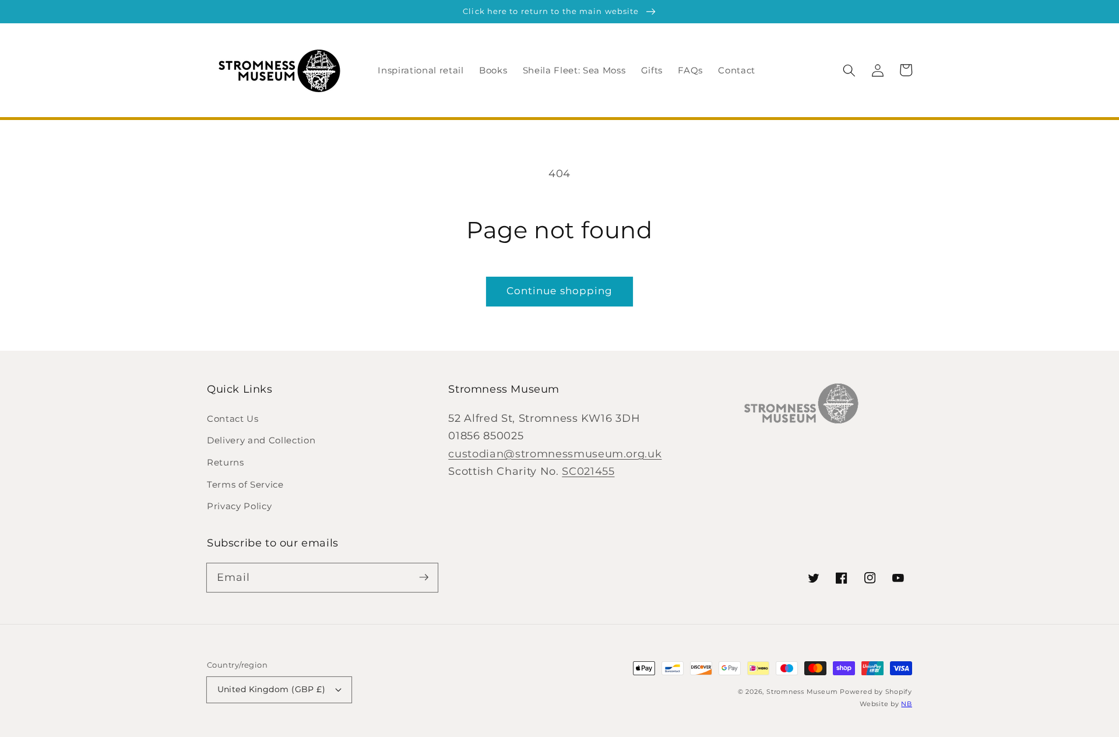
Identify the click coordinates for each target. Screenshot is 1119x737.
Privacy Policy (239, 506)
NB (906, 704)
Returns (225, 462)
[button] (849, 70)
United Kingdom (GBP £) (271, 689)
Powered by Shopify (876, 691)
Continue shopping (559, 291)
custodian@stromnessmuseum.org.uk (554, 453)
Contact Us (233, 418)
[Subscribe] (424, 577)
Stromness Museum (802, 691)
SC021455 (588, 471)
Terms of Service (245, 484)
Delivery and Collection (261, 440)
